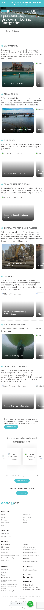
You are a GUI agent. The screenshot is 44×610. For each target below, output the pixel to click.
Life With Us (27, 517)
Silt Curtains (5, 547)
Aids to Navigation (29, 547)
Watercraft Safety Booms (31, 555)
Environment (5, 544)
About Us (4, 517)
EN (34, 11)
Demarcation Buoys (29, 549)
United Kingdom (29, 585)
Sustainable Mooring (7, 558)
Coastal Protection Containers (10, 555)
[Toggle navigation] (40, 11)
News (25, 520)
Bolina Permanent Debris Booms (9, 581)
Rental (3, 575)
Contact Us (26, 514)
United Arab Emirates (31, 587)
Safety (25, 544)
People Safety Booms (30, 552)
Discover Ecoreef (22, 5)
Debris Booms (5, 549)
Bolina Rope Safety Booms (9, 591)
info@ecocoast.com (30, 570)
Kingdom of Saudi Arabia (32, 589)
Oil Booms (4, 552)
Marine (3, 572)
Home (7, 31)
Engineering (4, 569)
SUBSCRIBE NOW (22, 480)
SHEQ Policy (5, 533)
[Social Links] (24, 577)
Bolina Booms (5, 577)
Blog (2, 525)
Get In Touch (11, 427)
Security (26, 558)
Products (4, 520)
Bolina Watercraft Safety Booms (8, 587)
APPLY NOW (22, 493)
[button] (40, 457)
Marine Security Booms (30, 561)
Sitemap (25, 522)
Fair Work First (6, 536)
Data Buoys (5, 560)
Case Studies (5, 522)
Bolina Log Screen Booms (9, 584)
